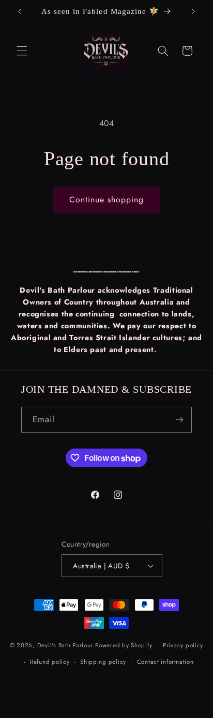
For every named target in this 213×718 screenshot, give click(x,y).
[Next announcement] (193, 11)
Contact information (165, 662)
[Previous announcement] (19, 11)
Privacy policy (183, 645)
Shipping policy (103, 662)
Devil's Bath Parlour (65, 645)
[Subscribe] (179, 419)
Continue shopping (106, 199)
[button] (22, 50)
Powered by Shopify (123, 645)
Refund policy (50, 662)
